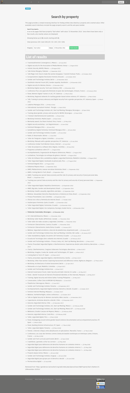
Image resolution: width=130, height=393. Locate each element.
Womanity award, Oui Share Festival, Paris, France (44, 121)
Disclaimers (59, 379)
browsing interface (51, 23)
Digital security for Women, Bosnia (39, 85)
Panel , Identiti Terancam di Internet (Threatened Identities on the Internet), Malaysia (56, 275)
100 (55, 42)
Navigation (27, 2)
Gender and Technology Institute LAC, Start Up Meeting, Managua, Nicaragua (54, 110)
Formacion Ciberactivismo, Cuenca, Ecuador (42, 224)
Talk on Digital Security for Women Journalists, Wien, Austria (48, 297)
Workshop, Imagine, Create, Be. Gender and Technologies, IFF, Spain (50, 252)
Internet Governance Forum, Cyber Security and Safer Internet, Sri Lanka (52, 272)
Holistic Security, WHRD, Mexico (38, 68)
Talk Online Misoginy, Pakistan (38, 71)
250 (59, 42)
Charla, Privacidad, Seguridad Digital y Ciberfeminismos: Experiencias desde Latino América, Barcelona (62, 244)
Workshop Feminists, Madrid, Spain (39, 119)
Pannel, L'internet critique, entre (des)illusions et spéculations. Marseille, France (54, 331)
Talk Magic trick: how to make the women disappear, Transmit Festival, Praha (54, 74)
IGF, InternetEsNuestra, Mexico (38, 216)
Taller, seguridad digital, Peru (37, 317)
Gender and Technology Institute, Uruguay (42, 356)
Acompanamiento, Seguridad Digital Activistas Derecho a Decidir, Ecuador (53, 289)
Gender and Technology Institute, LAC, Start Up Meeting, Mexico (49, 306)
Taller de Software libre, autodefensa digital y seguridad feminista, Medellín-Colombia (57, 158)
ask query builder (79, 25)
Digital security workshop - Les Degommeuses (43, 124)
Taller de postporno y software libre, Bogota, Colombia (46, 147)
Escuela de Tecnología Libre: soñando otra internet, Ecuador (48, 238)
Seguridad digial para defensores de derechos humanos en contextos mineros (54, 344)
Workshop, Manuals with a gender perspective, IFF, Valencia (48, 141)
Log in (128, 2)
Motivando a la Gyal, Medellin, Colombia (41, 266)
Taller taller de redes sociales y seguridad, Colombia (45, 222)
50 (52, 42)
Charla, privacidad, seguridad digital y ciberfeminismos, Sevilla (49, 258)
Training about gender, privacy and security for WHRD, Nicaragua (50, 113)
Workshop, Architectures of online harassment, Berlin (45, 263)
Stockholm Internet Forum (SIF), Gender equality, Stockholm (48, 82)
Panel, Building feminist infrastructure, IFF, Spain (44, 325)
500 (63, 42)
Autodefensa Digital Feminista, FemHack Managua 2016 (47, 130)
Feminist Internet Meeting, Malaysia (40, 292)
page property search (59, 25)
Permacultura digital (34, 361)
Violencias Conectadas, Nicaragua (39, 212)
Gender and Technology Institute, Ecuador (42, 133)
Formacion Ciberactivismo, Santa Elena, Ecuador (44, 227)
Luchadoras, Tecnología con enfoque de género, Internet (47, 155)
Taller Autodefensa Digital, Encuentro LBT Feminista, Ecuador (48, 236)
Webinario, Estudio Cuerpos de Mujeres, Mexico (43, 311)
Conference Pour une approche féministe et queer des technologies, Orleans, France (56, 91)
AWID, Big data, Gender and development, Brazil (44, 188)
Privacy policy (28, 379)
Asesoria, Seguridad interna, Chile (39, 303)
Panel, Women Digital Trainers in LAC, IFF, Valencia (45, 94)
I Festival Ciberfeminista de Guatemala (41, 116)
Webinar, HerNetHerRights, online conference (43, 294)
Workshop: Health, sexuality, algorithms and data (44, 191)
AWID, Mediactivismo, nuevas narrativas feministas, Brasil (47, 169)
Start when (56, 31)
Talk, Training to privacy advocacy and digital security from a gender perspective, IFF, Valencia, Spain (62, 99)
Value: (51, 48)
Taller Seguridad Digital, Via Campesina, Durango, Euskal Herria (49, 208)
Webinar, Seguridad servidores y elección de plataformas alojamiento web (53, 230)
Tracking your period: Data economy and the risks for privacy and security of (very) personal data (60, 180)
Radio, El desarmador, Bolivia (37, 135)
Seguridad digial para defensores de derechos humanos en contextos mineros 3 (55, 350)
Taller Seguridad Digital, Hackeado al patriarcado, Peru (46, 161)
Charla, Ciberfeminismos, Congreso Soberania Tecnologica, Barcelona (51, 249)
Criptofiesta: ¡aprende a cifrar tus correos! (42, 342)
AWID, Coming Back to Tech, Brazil (39, 172)
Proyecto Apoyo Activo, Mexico (38, 353)
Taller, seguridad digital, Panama (39, 328)
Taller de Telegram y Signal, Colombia (41, 138)
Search (121, 2)
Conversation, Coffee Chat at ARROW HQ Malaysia (45, 280)
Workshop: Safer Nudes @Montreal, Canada (42, 219)
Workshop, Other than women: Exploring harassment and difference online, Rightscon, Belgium (60, 261)
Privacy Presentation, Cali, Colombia (40, 197)
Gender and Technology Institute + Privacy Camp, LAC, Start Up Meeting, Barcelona (56, 241)
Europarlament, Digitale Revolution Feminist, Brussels (46, 77)
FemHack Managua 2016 (36, 127)
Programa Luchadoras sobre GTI (38, 150)
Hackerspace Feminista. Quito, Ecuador (41, 202)
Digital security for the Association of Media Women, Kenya (47, 65)
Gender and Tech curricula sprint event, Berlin (43, 339)
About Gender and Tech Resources (44, 379)
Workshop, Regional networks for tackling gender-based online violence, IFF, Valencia (57, 96)
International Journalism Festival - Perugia (42, 107)
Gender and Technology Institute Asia (40, 269)
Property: (30, 48)
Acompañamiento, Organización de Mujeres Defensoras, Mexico (49, 152)
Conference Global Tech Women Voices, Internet (44, 144)
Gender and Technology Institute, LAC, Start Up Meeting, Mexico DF (50, 309)
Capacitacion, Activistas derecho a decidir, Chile (44, 300)
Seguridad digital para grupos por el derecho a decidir (46, 358)
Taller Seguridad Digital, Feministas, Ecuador (43, 205)
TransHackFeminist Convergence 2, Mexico (42, 63)
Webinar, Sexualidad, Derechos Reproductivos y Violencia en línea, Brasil (52, 194)
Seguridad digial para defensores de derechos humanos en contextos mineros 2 (55, 347)
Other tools (35, 2)
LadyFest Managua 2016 (36, 105)
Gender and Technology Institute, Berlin (41, 79)
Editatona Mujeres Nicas (36, 167)
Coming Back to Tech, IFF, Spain (38, 255)
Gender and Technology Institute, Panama (42, 286)
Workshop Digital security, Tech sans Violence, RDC (45, 88)
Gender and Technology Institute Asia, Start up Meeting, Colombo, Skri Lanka (53, 233)
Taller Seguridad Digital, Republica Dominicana (44, 185)
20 (49, 42)
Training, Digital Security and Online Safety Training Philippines (49, 278)
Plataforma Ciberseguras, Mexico (39, 283)
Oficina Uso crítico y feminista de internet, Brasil (44, 200)
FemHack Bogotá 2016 (35, 164)
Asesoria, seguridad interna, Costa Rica (41, 314)
